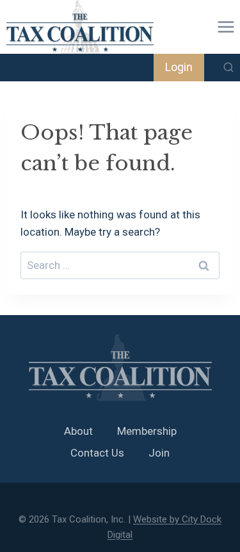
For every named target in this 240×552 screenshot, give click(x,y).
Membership (147, 431)
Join (159, 452)
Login (179, 67)
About (78, 431)
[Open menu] (226, 26)
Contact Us (97, 452)
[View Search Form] (228, 67)
